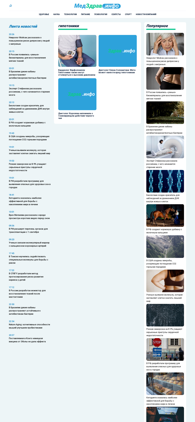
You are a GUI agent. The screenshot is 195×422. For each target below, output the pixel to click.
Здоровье (44, 14)
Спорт (128, 14)
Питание (85, 14)
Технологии (70, 14)
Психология (100, 14)
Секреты (116, 14)
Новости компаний (146, 14)
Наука (56, 14)
